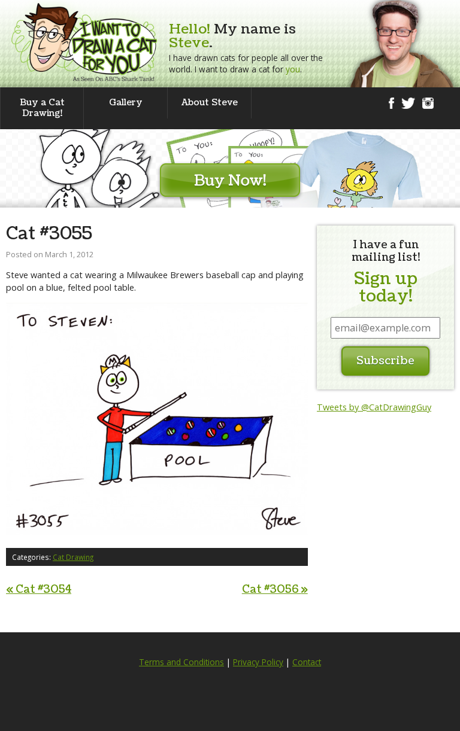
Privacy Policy (258, 662)
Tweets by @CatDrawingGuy (374, 407)
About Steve (209, 102)
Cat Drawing (73, 557)
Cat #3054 (38, 589)
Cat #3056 (275, 589)
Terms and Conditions (181, 662)
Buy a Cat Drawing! (42, 108)
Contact (306, 662)
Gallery (126, 102)
